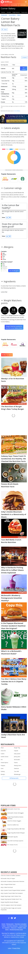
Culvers (2, 753)
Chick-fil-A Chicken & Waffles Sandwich (10, 875)
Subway (3, 771)
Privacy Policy (16, 948)
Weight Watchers (16, 12)
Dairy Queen (17, 753)
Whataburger (17, 774)
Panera (16, 762)
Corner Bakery (17, 110)
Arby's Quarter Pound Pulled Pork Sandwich (12, 893)
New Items (23, 5)
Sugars (3, 99)
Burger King (17, 747)
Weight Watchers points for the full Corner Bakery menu (14, 327)
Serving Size (4, 65)
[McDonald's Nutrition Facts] (5, 179)
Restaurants (4, 5)
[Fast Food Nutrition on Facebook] (8, 918)
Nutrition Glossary (12, 926)
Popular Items (24, 12)
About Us (13, 928)
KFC (2, 759)
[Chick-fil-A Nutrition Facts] (14, 345)
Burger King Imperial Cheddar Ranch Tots (11, 899)
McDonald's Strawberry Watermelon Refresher (12, 881)
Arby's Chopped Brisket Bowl (8, 884)
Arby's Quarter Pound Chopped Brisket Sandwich (13, 890)
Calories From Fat (6, 72)
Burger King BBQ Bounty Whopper (9, 902)
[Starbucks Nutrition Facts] (22, 179)
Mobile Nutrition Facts (16, 929)
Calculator (14, 5)
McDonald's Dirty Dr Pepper (8, 878)
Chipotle (16, 750)
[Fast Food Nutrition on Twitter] (14, 918)
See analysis (24, 68)
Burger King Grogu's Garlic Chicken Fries (11, 896)
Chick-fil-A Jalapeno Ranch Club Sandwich (11, 905)
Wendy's (3, 774)
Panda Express (4, 762)
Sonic (2, 768)
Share (5, 29)
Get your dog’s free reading (16, 121)
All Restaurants (14, 778)
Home (3, 924)
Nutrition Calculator (21, 924)
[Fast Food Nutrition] (6, 1)
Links (9, 948)
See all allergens (14, 271)
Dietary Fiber (5, 96)
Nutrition (3, 12)
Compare (24, 57)
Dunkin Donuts (4, 756)
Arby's (2, 747)
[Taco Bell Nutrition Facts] (22, 345)
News (4, 926)
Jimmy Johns (17, 756)
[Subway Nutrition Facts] (14, 179)
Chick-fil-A (3, 750)
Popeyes (3, 765)
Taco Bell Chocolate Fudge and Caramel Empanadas (11, 908)
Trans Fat (4, 83)
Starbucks (16, 768)
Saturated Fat (5, 81)
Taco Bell (16, 771)
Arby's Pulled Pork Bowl (7, 887)
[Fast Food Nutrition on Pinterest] (11, 918)
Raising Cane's (17, 765)
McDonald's (17, 759)
